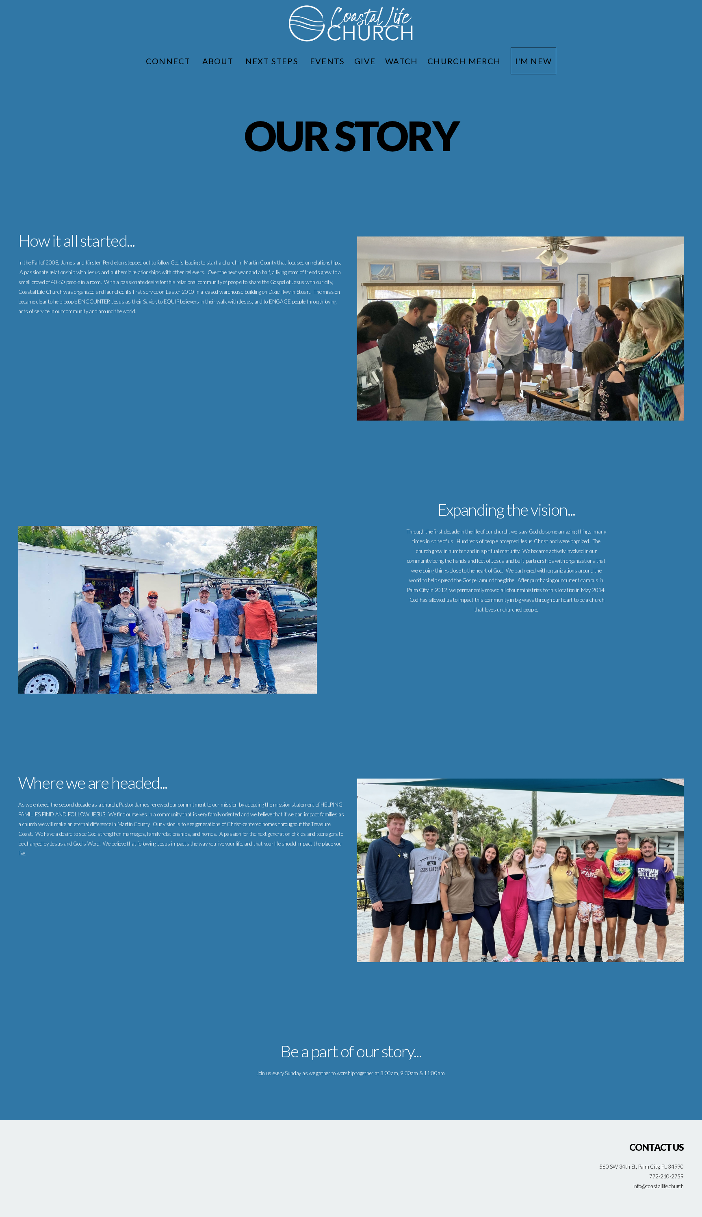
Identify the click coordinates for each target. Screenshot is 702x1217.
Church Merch (463, 61)
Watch (401, 61)
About (219, 61)
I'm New (533, 61)
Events (327, 61)
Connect (169, 61)
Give (364, 61)
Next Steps (272, 61)
